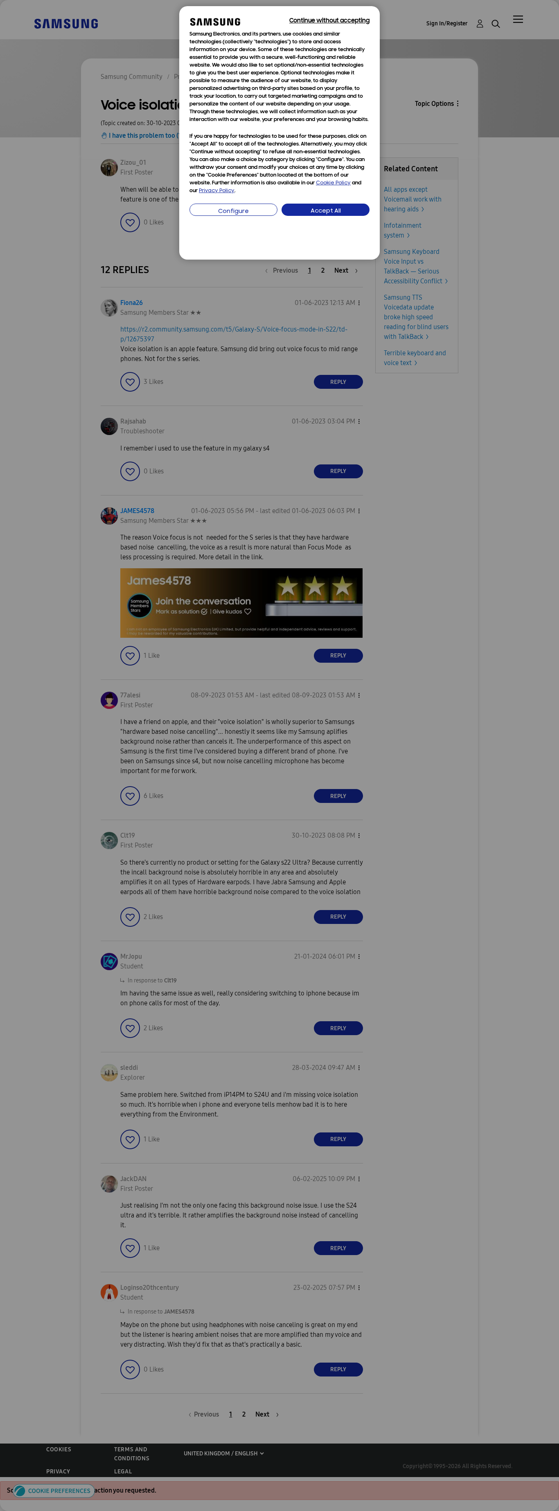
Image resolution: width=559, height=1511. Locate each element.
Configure (233, 211)
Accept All (326, 211)
